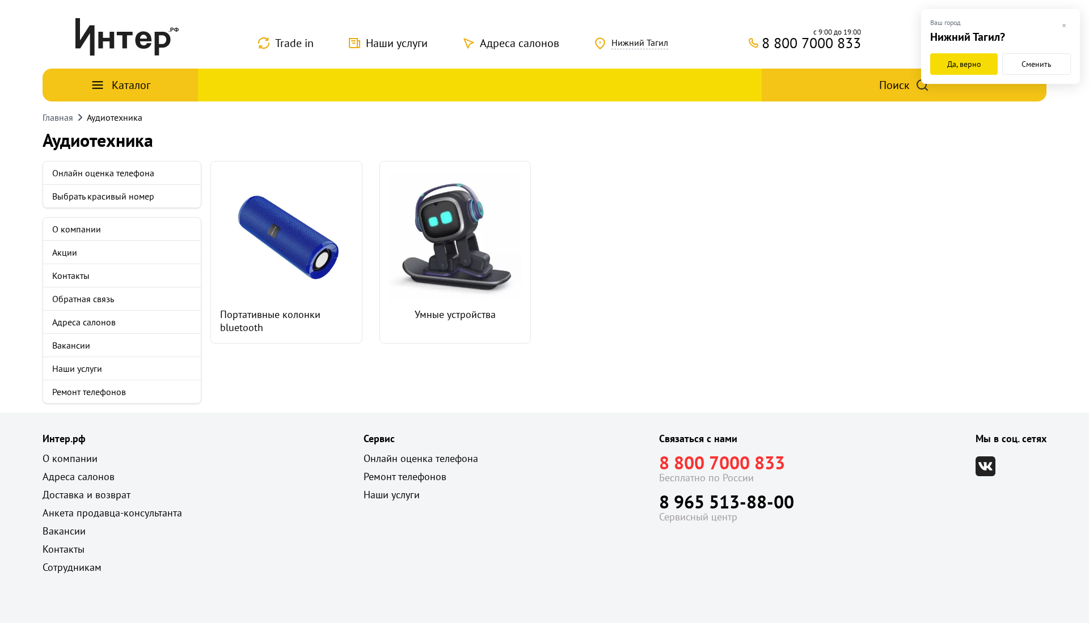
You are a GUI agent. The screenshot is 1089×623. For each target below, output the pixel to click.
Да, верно (964, 64)
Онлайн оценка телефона (103, 173)
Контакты (71, 275)
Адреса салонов (519, 43)
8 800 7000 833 (722, 462)
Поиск (894, 85)
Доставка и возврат (86, 494)
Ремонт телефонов (89, 391)
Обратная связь (83, 298)
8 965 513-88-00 (726, 502)
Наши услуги (397, 43)
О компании (76, 229)
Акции (64, 252)
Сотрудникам (72, 567)
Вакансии (71, 345)
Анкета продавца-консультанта (112, 512)
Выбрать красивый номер (103, 196)
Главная (58, 117)
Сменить (1037, 64)
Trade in (294, 43)
